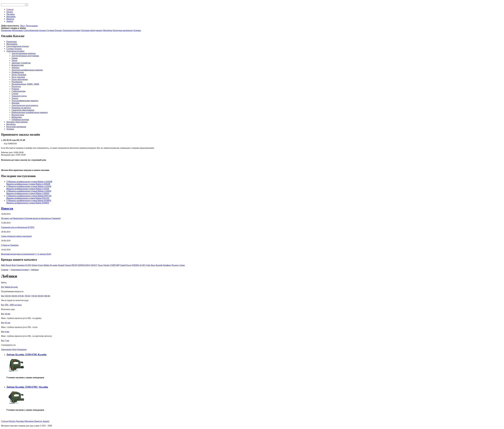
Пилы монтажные (20, 79)
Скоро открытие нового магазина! (16, 236)
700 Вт (28, 296)
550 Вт (8, 296)
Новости (10, 19)
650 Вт (14, 296)
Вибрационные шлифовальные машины (30, 112)
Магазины (10, 16)
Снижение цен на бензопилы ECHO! (17, 227)
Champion (20, 265)
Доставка (10, 14)
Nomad (61, 265)
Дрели (14, 60)
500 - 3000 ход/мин (13, 305)
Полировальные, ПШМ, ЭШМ (25, 84)
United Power (125, 265)
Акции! (9, 21)
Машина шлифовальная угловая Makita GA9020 (27, 193)
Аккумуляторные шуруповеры (25, 56)
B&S (3, 265)
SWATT (93, 265)
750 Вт (34, 296)
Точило (15, 98)
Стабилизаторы (18, 91)
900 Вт (47, 296)
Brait (14, 265)
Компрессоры (18, 65)
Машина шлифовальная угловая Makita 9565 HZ (27, 198)
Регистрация (32, 26)
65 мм (7, 323)
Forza (40, 265)
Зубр (148, 265)
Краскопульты (18, 115)
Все (2, 287)
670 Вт (21, 296)
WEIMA (135, 265)
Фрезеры (15, 103)
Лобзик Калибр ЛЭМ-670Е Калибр (26, 354)
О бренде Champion (10, 245)
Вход (22, 26)
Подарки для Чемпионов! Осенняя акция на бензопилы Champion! (31, 218)
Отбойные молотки (20, 119)
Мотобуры (107, 30)
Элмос (182, 265)
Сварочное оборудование (23, 110)
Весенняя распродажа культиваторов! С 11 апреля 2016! (26, 254)
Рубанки (15, 89)
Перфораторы (18, 72)
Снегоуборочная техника (35, 30)
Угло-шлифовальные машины (25, 100)
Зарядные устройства (21, 63)
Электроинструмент (71, 30)
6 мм (7, 331)
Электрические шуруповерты (25, 105)
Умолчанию (6, 349)
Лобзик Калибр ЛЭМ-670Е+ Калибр (27, 387)
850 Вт (41, 296)
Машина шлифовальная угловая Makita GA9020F (28, 184)
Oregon (68, 265)
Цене (14, 349)
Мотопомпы (17, 30)
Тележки (137, 30)
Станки (15, 93)
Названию (22, 349)
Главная (9, 9)
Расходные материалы (123, 30)
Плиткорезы (17, 82)
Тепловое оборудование (92, 30)
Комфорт (167, 265)
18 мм (7, 314)
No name (53, 265)
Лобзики (15, 67)
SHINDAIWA (84, 265)
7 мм (7, 340)
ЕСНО (143, 265)
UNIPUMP (114, 265)
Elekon (35, 265)
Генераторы (6, 30)
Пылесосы (16, 86)
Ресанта (175, 265)
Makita (46, 265)
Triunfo (106, 265)
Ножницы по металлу (21, 108)
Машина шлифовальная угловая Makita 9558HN (27, 203)
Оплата (9, 12)
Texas (100, 265)
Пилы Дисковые (19, 74)
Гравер (15, 58)
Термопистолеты (19, 96)
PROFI (74, 265)
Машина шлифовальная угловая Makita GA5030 (27, 189)
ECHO (28, 265)
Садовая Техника (54, 30)
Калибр (159, 265)
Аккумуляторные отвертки (24, 53)
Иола (153, 265)
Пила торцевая (18, 77)
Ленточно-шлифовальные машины (27, 70)
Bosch (8, 265)
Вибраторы (17, 117)
